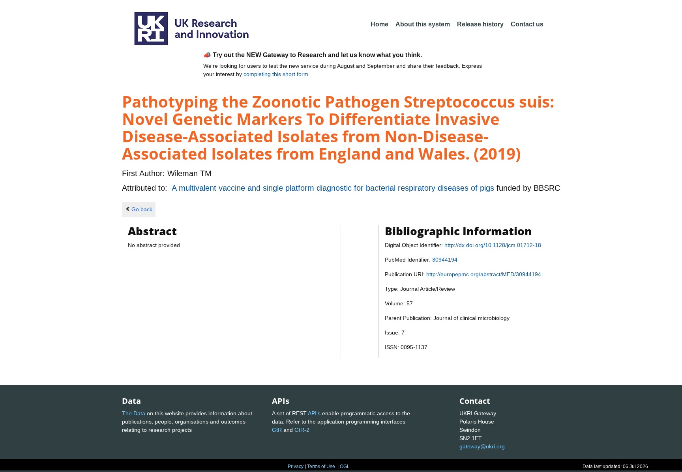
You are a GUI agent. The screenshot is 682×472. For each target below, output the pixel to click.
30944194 (444, 259)
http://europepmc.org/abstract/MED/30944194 (483, 274)
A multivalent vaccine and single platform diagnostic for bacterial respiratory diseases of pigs (334, 188)
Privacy (296, 466)
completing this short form (276, 74)
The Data (133, 413)
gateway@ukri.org (482, 446)
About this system (422, 24)
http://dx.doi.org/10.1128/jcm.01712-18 (492, 245)
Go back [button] (141, 209)
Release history (480, 24)
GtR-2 (301, 430)
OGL (345, 466)
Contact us (527, 24)
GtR (277, 430)
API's (314, 413)
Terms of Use (321, 466)
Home (379, 24)
